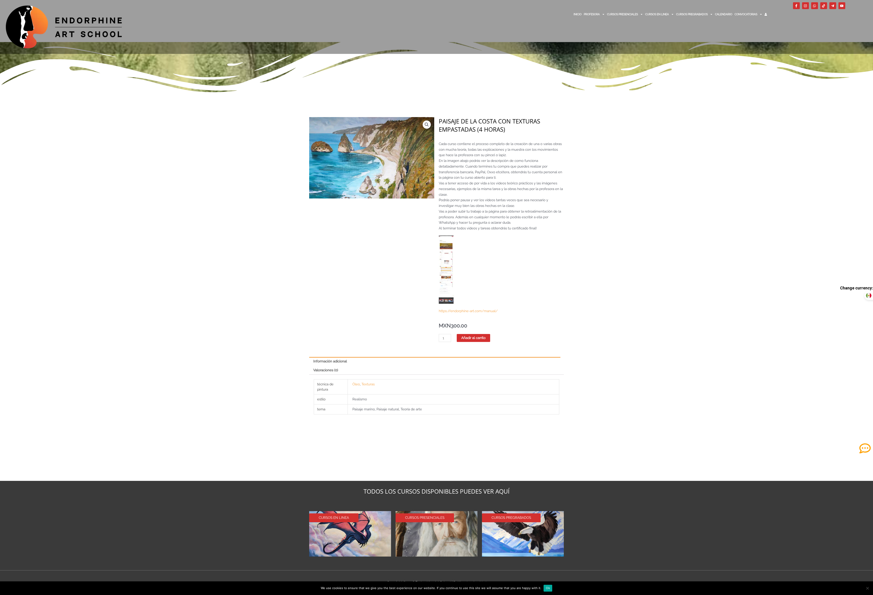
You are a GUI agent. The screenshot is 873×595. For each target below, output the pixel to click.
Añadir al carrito (473, 338)
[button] (427, 125)
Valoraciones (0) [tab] (325, 370)
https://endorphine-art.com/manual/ (468, 311)
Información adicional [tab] (330, 361)
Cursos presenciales (622, 14)
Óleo (356, 384)
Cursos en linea (657, 14)
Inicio (578, 14)
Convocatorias (746, 14)
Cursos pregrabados (692, 14)
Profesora (592, 14)
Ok (548, 588)
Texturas (368, 384)
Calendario (723, 14)
